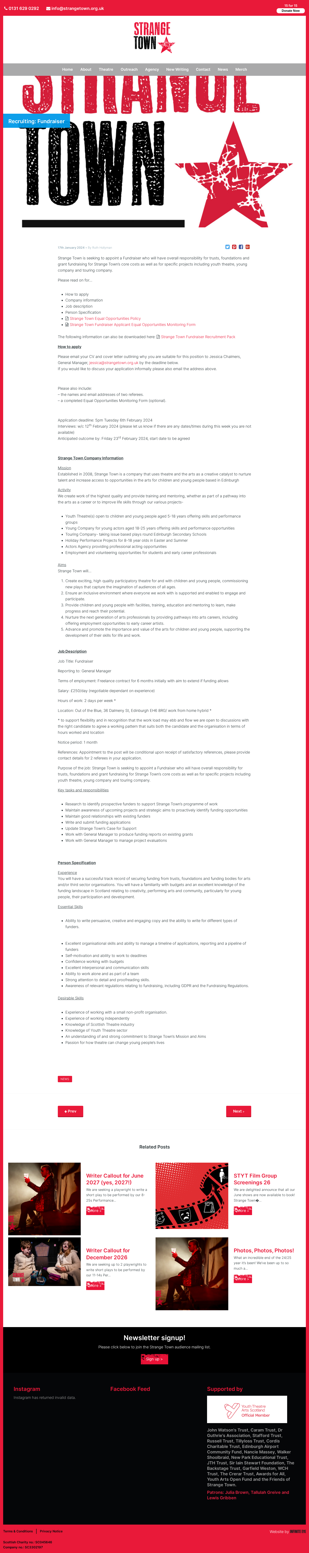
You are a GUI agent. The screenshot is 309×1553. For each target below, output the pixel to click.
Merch (241, 69)
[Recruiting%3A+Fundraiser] (227, 247)
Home (67, 69)
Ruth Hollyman (102, 247)
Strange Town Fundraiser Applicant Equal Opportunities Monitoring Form (132, 324)
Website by (288, 1531)
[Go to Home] (154, 52)
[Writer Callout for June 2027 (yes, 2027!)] (44, 1199)
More (94, 1210)
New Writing (177, 69)
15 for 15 (291, 8)
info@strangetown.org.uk (78, 8)
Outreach (129, 69)
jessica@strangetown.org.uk (113, 362)
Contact (203, 69)
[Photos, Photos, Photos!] (192, 1273)
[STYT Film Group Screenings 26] (192, 1196)
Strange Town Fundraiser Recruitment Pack (198, 337)
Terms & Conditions (18, 1531)
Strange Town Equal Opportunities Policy (105, 318)
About (85, 69)
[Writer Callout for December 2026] (44, 1261)
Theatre (106, 69)
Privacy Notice (51, 1531)
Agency (152, 69)
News (223, 69)
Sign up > (154, 1359)
